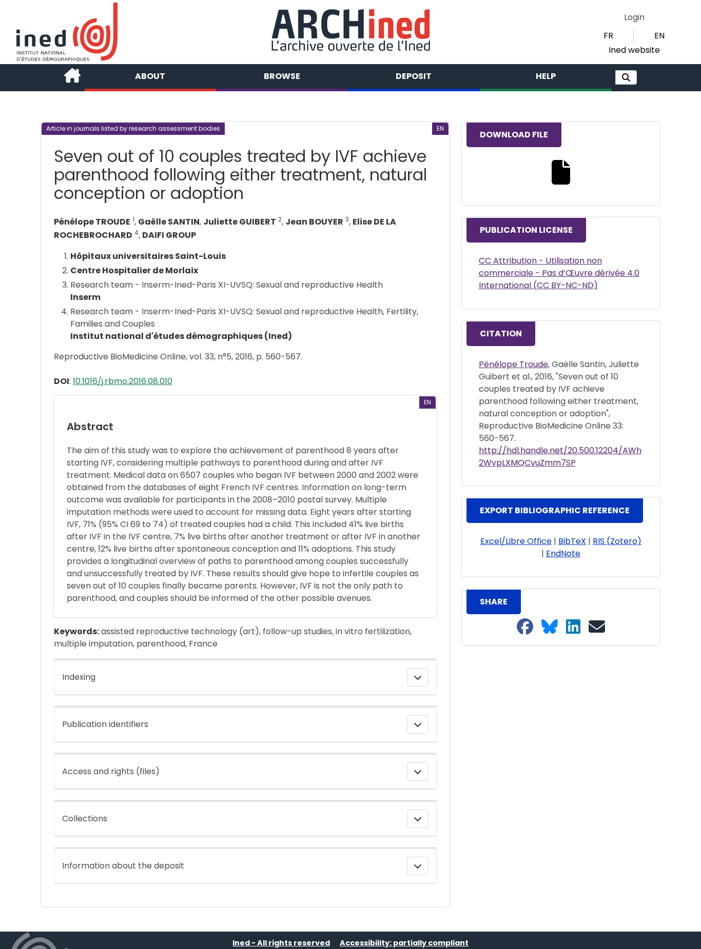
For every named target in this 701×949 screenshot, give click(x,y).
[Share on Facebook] (525, 627)
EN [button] (659, 36)
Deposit (414, 76)
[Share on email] (597, 627)
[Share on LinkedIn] (573, 627)
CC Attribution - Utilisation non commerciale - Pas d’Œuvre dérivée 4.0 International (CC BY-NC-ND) (559, 273)
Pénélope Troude (513, 364)
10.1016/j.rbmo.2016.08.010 (122, 381)
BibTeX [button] (572, 541)
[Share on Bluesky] (549, 627)
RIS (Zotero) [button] (617, 541)
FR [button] (608, 36)
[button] (626, 77)
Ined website (634, 50)
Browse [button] (282, 76)
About (150, 76)
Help (546, 76)
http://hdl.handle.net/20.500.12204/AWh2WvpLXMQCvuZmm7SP (560, 457)
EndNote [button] (563, 553)
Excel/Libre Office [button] (516, 541)
